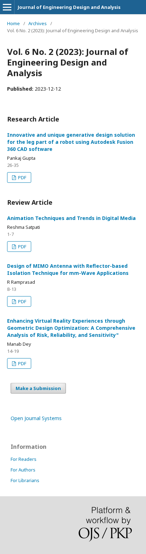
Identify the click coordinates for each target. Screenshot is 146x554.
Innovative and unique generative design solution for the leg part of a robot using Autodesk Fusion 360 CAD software (71, 141)
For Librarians (25, 480)
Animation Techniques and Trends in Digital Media (71, 218)
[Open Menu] (7, 7)
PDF (21, 177)
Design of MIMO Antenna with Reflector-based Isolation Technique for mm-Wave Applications (68, 269)
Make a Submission (38, 388)
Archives (37, 23)
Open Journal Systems (36, 418)
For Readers (23, 459)
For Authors (23, 470)
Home (13, 23)
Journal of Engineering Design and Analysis (69, 7)
